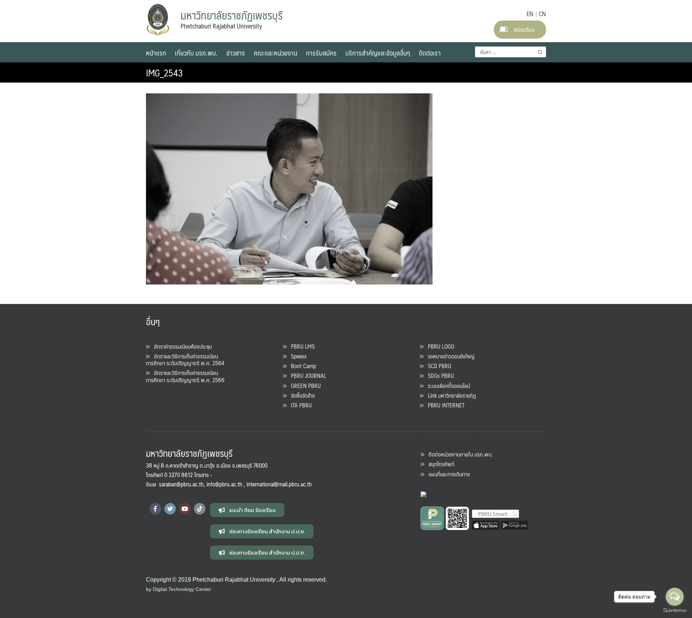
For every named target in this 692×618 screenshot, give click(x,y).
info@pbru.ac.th (224, 484)
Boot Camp (301, 366)
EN (530, 14)
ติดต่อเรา (430, 52)
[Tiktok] (199, 509)
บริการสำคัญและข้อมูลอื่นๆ (377, 52)
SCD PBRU (437, 366)
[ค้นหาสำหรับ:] (510, 52)
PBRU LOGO (438, 346)
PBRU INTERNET (444, 405)
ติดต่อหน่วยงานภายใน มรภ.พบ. (458, 454)
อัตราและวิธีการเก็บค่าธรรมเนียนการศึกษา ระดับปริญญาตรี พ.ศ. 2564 (185, 359)
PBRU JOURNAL (306, 375)
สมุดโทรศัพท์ (439, 464)
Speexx (297, 356)
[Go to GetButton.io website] (674, 610)
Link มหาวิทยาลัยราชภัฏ (449, 395)
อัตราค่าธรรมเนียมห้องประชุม (181, 346)
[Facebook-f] (155, 509)
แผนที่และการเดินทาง (447, 474)
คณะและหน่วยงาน (275, 52)
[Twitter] (170, 509)
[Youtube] (185, 509)
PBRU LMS (301, 346)
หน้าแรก (156, 52)
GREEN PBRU (304, 385)
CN (542, 14)
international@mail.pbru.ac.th (279, 484)
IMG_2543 (164, 72)
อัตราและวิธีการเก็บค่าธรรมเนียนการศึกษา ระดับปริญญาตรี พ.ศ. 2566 (185, 376)
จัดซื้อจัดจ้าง (301, 395)
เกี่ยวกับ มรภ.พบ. (196, 52)
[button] (247, 510)
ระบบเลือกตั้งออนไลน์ (446, 385)
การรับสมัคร (321, 52)
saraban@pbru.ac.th (181, 484)
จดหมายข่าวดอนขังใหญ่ (449, 356)
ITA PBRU (299, 405)
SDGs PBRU (438, 375)
